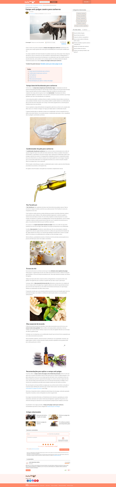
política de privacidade (35, 449)
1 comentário (31, 11)
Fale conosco (48, 485)
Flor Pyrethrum (32, 75)
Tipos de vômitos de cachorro (80, 48)
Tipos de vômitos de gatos (79, 33)
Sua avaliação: (41, 446)
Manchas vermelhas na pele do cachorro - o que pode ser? (82, 43)
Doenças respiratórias (81, 18)
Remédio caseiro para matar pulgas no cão (51, 64)
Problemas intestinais (81, 13)
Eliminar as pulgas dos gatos (64, 416)
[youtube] (35, 481)
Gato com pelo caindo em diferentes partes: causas (81, 40)
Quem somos (42, 485)
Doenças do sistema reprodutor (81, 26)
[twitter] (30, 481)
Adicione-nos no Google (51, 42)
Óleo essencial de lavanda (35, 79)
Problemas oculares (81, 23)
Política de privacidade (62, 485)
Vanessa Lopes (32, 13)
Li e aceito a (33, 448)
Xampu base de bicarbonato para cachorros (39, 71)
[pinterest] (37, 481)
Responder (28, 470)
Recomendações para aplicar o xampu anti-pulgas (41, 81)
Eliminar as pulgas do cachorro (41, 423)
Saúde (31, 5)
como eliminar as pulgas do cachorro (34, 388)
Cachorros (63, 44)
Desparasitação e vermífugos (37, 5)
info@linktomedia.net (57, 455)
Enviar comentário (64, 450)
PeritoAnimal (28, 5)
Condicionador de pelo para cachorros (38, 73)
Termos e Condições (54, 485)
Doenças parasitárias (81, 16)
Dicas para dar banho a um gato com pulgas (41, 416)
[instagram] (33, 481)
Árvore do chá (32, 77)
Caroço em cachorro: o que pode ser (81, 37)
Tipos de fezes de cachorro (79, 35)
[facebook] (28, 481)
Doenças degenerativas (81, 21)
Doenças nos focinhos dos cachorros (81, 46)
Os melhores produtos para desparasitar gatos (64, 423)
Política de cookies (70, 485)
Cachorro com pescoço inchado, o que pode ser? (81, 51)
